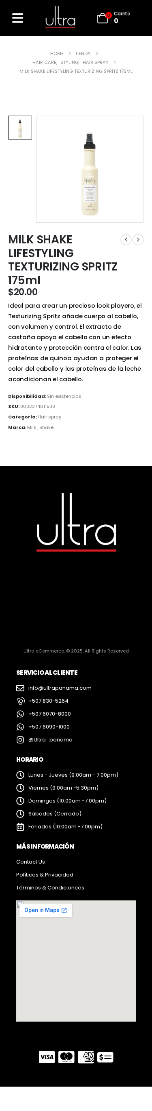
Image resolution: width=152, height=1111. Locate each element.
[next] (138, 239)
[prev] (126, 239)
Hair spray (49, 417)
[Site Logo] (60, 18)
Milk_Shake (40, 427)
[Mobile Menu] (17, 18)
